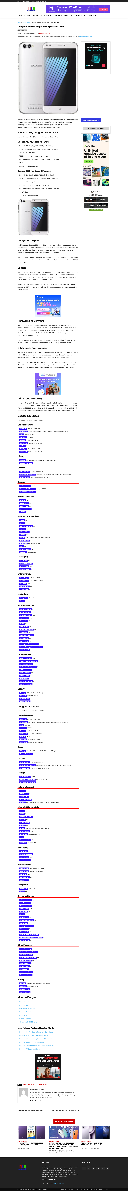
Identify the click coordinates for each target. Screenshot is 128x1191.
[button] (108, 16)
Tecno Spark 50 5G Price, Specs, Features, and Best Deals (30, 1144)
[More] (108, 33)
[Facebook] (88, 33)
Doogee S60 (23, 1002)
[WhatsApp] (100, 33)
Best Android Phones (27, 1008)
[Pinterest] (96, 33)
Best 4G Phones (25, 1019)
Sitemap (95, 1189)
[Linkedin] (104, 33)
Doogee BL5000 (25, 1005)
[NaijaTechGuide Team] (23, 1094)
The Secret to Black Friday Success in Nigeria (65, 1110)
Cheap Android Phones (28, 1022)
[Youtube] (40, 1100)
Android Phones (28, 1084)
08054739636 (52, 1180)
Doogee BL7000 (25, 1012)
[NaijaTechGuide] (31, 9)
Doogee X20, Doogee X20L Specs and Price (30, 1110)
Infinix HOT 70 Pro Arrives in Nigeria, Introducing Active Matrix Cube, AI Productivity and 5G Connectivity (63, 1145)
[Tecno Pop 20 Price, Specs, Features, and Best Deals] (95, 1132)
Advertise (63, 1189)
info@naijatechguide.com (56, 1183)
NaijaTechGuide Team (44, 33)
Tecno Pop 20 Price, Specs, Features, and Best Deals (92, 1144)
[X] (92, 33)
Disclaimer (89, 1189)
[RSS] (98, 1168)
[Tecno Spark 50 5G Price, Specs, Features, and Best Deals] (32, 1132)
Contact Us (107, 1189)
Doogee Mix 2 (24, 1015)
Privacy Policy (71, 1189)
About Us (101, 1189)
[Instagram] (32, 1100)
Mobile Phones (26, 22)
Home (19, 22)
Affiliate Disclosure (80, 1189)
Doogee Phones (41, 1084)
